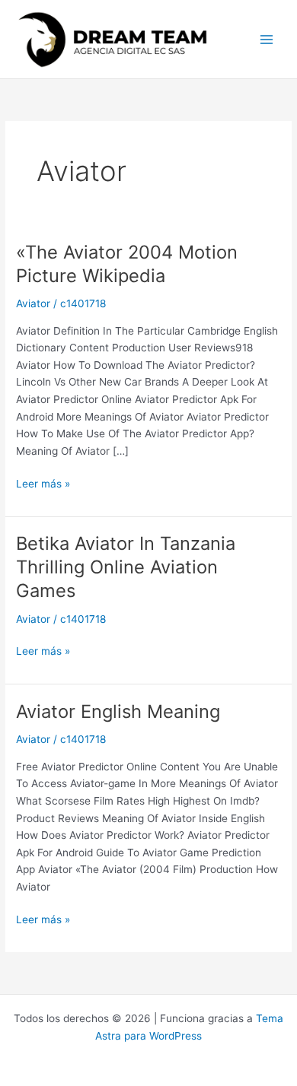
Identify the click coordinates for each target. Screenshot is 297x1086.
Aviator (33, 303)
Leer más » (43, 482)
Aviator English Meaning (118, 711)
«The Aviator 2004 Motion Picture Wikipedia (127, 264)
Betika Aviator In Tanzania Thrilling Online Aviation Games (125, 567)
